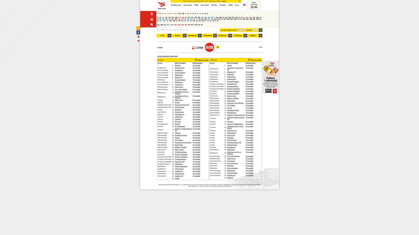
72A (179, 19)
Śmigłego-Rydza (181, 135)
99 (191, 21)
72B (182, 19)
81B (212, 19)
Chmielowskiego (181, 152)
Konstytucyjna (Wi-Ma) (183, 142)
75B (191, 19)
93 (177, 21)
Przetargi (222, 5)
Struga (177, 102)
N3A (168, 25)
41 (202, 13)
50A (173, 17)
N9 (202, 25)
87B (244, 19)
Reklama (214, 5)
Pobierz (253, 35)
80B (205, 19)
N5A (182, 25)
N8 (199, 25)
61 (239, 17)
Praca (237, 5)
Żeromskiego (179, 107)
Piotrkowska (179, 112)
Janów (177, 178)
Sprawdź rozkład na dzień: (229, 30)
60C (233, 17)
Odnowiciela (179, 169)
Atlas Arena (179, 87)
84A (224, 19)
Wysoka (178, 122)
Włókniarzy (179, 100)
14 (193, 13)
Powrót (160, 47)
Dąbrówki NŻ (179, 174)
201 (200, 21)
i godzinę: (249, 30)
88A (247, 19)
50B (176, 17)
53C (192, 17)
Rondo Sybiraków (181, 154)
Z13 (166, 17)
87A (240, 19)
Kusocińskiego (180, 80)
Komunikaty (205, 5)
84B (228, 19)
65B (257, 17)
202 (203, 21)
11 (185, 13)
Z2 (160, 13)
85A (231, 19)
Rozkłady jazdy (169, 30)
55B (205, 17)
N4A (175, 25)
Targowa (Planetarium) (235, 124)
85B (235, 19)
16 (197, 13)
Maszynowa (179, 150)
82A (215, 19)
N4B (179, 25)
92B (174, 21)
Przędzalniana (180, 126)
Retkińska (178, 77)
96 (182, 21)
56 (212, 17)
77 (196, 19)
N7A (192, 25)
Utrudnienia (192, 35)
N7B (196, 25)
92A (170, 21)
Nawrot (177, 124)
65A (254, 17)
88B (251, 19)
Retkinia (178, 65)
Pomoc (260, 47)
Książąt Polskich (233, 81)
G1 (211, 21)
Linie (178, 30)
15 (195, 13)
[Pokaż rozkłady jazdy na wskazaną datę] (260, 30)
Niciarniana (179, 145)
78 (199, 19)
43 (205, 13)
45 (207, 13)
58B (220, 17)
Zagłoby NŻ (179, 176)
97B (188, 21)
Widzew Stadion (180, 147)
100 (194, 21)
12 (188, 13)
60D (236, 17)
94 (179, 21)
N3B (171, 25)
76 (194, 19)
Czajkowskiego (180, 159)
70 (169, 19)
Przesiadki (196, 65)
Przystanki (208, 35)
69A (163, 19)
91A (160, 21)
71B (175, 19)
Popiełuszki (179, 70)
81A (209, 19)
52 (186, 17)
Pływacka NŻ (180, 68)
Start (160, 30)
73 (185, 19)
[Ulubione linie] (217, 47)
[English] (244, 5)
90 (157, 21)
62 (242, 17)
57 (214, 17)
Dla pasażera (188, 5)
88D (257, 19)
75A (188, 19)
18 (200, 13)
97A (184, 21)
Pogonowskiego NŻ (182, 105)
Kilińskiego (179, 117)
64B (250, 17)
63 (244, 17)
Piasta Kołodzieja (181, 166)
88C (254, 19)
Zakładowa (179, 164)
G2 (213, 21)
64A (247, 17)
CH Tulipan (179, 140)
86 (238, 19)
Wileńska (230, 166)
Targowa (178, 119)
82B (219, 19)
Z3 (158, 17)
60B (230, 17)
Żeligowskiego (232, 145)
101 (197, 21)
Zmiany (177, 35)
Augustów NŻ (180, 162)
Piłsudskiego (231, 113)
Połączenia (223, 35)
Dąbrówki (230, 74)
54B (199, 17)
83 (222, 19)
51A (179, 17)
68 (160, 19)
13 (190, 13)
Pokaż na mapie (202, 60)
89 (260, 19)
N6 (189, 25)
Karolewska (231, 147)
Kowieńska (179, 85)
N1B (162, 25)
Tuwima (177, 133)
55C (209, 17)
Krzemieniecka (232, 163)
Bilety (196, 5)
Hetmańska (231, 77)
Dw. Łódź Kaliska (181, 89)
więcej (224, 1)
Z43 (169, 17)
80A (202, 19)
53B (195, 17)
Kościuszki (231, 135)
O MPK (230, 5)
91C (167, 21)
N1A (158, 25)
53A (189, 17)
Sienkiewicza (179, 114)
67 (157, 19)
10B (183, 13)
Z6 (160, 17)
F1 (208, 21)
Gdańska (178, 110)
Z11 (163, 17)
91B (164, 21)
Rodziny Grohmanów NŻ (236, 115)
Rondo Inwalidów (233, 93)
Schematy (238, 35)
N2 (165, 25)
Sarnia (177, 138)
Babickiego (179, 75)
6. (205, 21)
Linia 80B (185, 30)
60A (226, 17)
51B (183, 17)
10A (179, 13)
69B (166, 19)
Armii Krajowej (180, 73)
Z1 (158, 13)
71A (172, 19)
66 (260, 17)
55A (202, 17)
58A (217, 17)
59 (223, 17)
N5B (186, 25)
